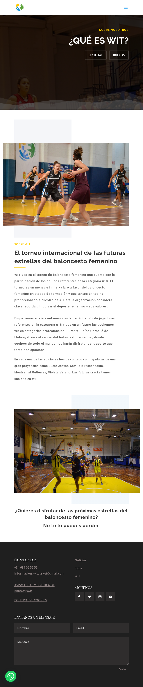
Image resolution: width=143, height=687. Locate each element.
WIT (77, 576)
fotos (78, 568)
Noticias (119, 55)
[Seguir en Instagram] (100, 596)
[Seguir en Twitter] (89, 596)
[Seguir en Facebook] (79, 596)
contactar (96, 55)
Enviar (122, 669)
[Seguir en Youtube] (110, 596)
